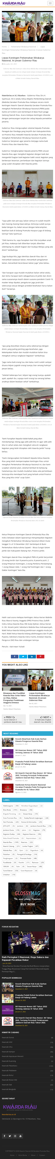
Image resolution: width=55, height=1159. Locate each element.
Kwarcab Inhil (7, 1042)
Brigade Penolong (9, 814)
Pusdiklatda (7, 862)
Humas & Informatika (28, 822)
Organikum (34, 850)
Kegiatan (36, 830)
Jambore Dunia (8, 830)
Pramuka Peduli (25, 858)
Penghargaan (8, 858)
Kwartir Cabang (8, 846)
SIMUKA (6, 866)
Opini (21, 850)
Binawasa (23, 810)
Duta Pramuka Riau (10, 818)
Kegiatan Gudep (9, 834)
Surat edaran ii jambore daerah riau (13, 720)
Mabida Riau (7, 850)
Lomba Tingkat (27, 846)
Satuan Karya (31, 866)
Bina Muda (7, 810)
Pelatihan (6, 854)
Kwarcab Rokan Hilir (9, 1080)
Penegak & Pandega (24, 854)
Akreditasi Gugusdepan (29, 806)
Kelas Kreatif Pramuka (11, 838)
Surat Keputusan (26, 871)
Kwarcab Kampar (8, 1052)
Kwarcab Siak (7, 1085)
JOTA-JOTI (6, 826)
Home (4, 46)
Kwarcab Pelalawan (9, 1071)
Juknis (24, 830)
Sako (18, 866)
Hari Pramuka (8, 822)
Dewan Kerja (27, 814)
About (33, 1155)
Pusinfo (21, 862)
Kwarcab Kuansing (9, 1061)
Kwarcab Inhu (7, 1047)
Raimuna (35, 862)
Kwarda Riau (7, 842)
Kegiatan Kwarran (29, 834)
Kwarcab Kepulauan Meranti (12, 1056)
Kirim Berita (23, 1155)
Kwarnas (24, 842)
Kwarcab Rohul (7, 1075)
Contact (42, 1155)
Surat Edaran (8, 871)
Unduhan (6, 875)
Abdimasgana (8, 806)
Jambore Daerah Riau (38, 826)
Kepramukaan (31, 838)
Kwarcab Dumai (8, 1038)
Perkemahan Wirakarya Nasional (23, 46)
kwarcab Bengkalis (9, 1089)
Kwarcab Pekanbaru (9, 1066)
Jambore (20, 826)
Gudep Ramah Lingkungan (33, 818)
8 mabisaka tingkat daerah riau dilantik (42, 720)
